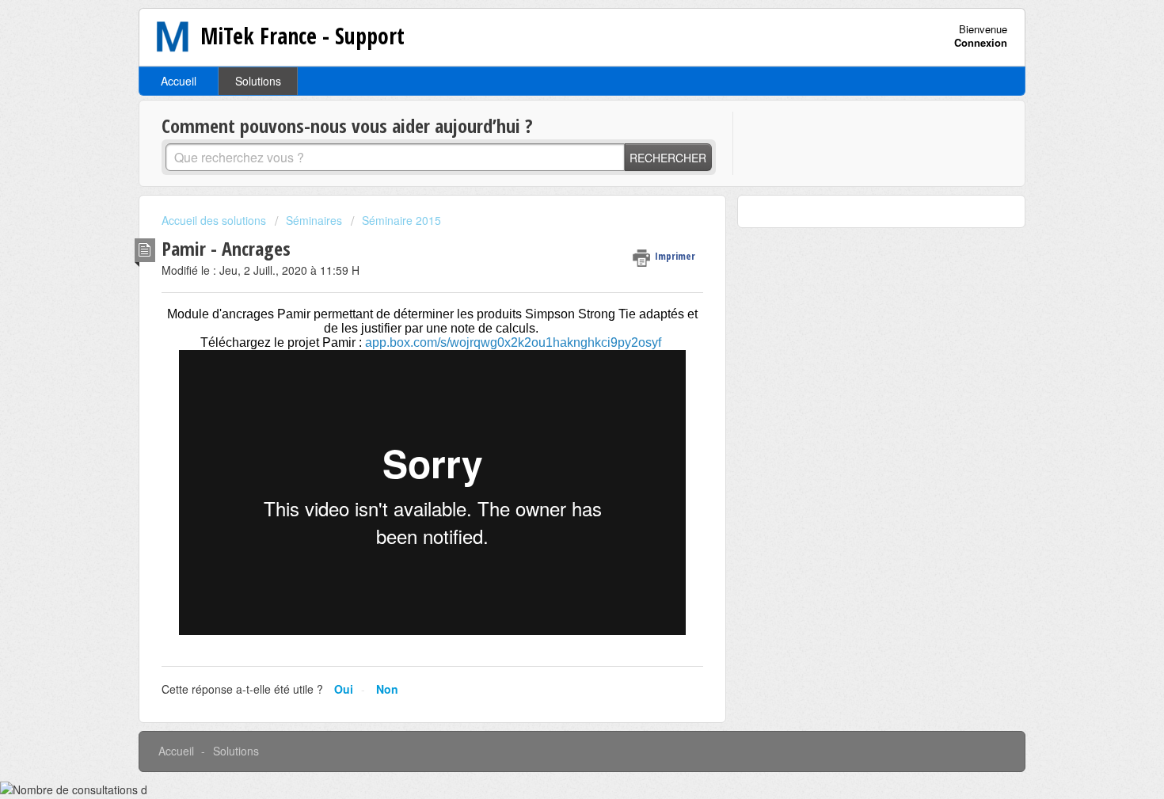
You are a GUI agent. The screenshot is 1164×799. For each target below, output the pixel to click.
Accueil (178, 81)
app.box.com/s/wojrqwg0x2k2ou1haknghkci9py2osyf (513, 342)
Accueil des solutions (215, 220)
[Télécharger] (552, 190)
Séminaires (314, 220)
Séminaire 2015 (401, 220)
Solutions (258, 81)
